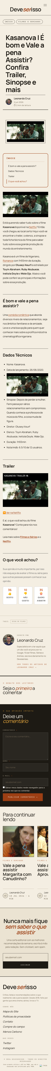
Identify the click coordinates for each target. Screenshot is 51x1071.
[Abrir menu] (45, 5)
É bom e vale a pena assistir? (22, 166)
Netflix (33, 227)
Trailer (11, 176)
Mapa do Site (10, 1011)
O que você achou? (17, 181)
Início (9, 22)
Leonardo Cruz (22, 98)
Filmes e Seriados (29, 22)
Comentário (10, 730)
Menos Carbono (12, 1031)
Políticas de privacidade (17, 1016)
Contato (8, 1021)
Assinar (25, 965)
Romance (8, 260)
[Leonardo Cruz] (9, 102)
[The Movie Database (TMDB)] (44, 1066)
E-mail (7, 776)
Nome (6, 761)
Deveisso (25, 9)
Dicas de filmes (19, 621)
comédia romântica (18, 314)
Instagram (9, 1048)
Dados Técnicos (16, 171)
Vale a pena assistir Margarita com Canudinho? (17, 872)
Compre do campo (14, 1026)
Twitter (7, 1043)
